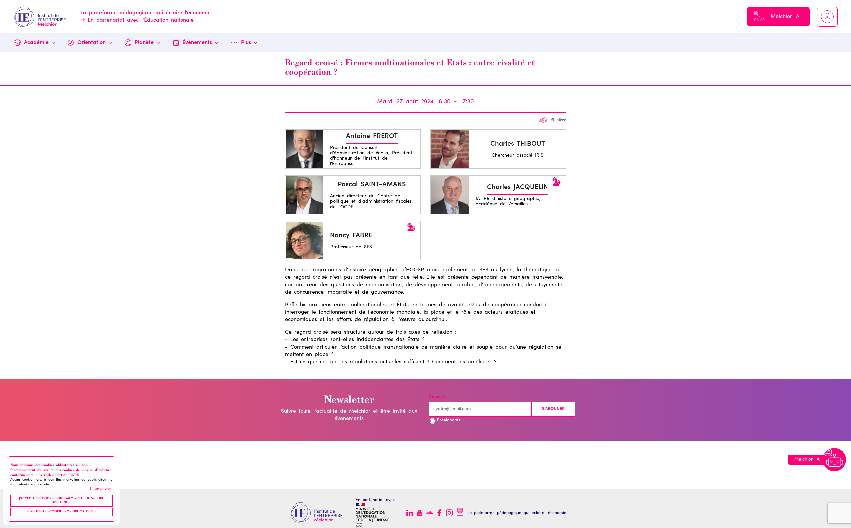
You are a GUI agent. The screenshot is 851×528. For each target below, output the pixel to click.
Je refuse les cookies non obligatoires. (62, 512)
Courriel (437, 397)
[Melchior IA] (834, 459)
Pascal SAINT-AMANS (372, 185)
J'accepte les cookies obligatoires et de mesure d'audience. (61, 500)
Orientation (91, 42)
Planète (144, 42)
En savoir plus (100, 489)
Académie (36, 42)
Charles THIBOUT (517, 144)
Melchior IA (785, 16)
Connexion (827, 17)
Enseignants (448, 420)
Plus (246, 42)
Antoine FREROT (372, 136)
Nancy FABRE (351, 236)
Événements (197, 42)
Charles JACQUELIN (517, 187)
